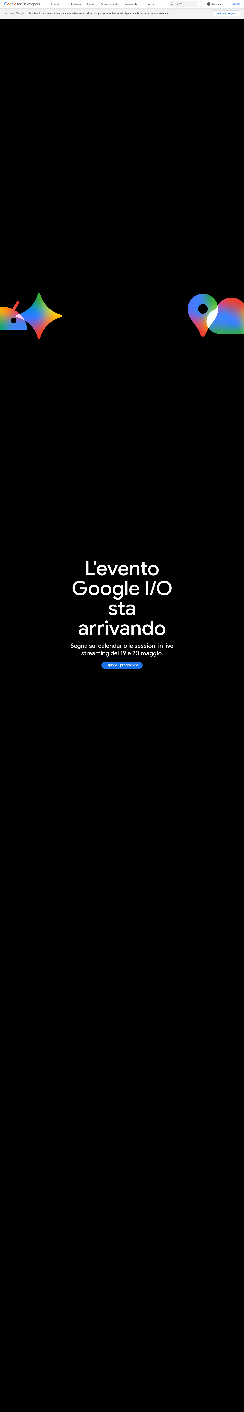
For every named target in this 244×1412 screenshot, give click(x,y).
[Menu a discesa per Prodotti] (64, 4)
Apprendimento (109, 3)
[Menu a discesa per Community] (141, 4)
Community (130, 3)
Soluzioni (76, 3)
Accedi (236, 4)
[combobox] (185, 4)
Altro (151, 3)
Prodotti (55, 3)
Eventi (90, 3)
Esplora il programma (122, 665)
